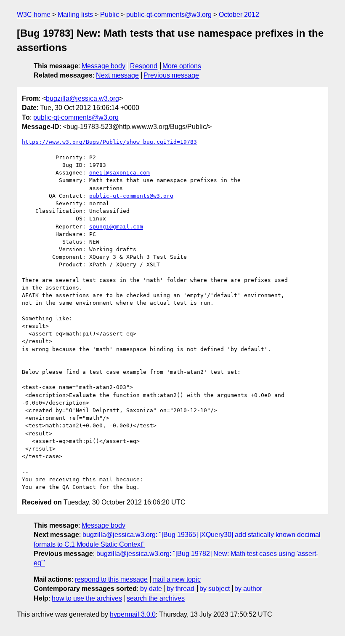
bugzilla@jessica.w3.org (82, 98)
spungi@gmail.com (116, 226)
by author (248, 588)
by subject (214, 588)
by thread (180, 588)
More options (181, 66)
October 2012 (239, 14)
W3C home (33, 14)
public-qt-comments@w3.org (169, 14)
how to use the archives (87, 598)
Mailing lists (75, 14)
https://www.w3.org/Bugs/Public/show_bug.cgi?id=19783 (109, 142)
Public (109, 14)
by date (151, 588)
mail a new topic (176, 579)
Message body (103, 66)
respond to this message (111, 579)
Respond (143, 66)
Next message (117, 75)
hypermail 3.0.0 (133, 614)
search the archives (156, 598)
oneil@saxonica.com (119, 172)
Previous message (171, 75)
